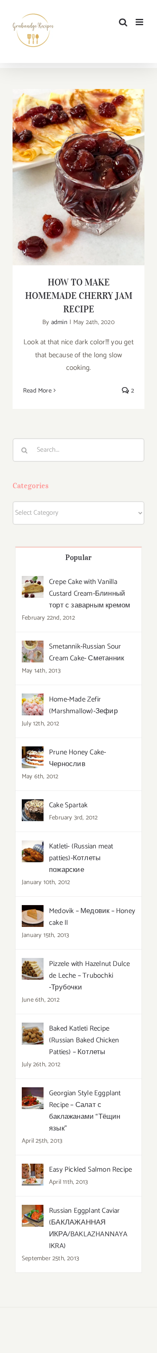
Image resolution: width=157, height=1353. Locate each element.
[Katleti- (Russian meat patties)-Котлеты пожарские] (33, 847)
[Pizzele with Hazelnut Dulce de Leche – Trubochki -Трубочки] (33, 964)
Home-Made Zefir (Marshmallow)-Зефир (83, 705)
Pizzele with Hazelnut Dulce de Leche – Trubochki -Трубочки (89, 975)
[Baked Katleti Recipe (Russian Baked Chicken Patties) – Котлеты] (33, 1029)
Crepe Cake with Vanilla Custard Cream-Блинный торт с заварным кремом (89, 593)
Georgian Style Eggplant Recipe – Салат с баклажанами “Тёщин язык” (85, 1110)
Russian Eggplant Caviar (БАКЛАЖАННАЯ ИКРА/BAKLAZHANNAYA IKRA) (88, 1228)
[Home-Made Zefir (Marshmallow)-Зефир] (33, 700)
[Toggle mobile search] (123, 22)
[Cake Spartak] (33, 805)
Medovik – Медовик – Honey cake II (92, 917)
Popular (78, 557)
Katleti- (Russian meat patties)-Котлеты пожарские (81, 858)
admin (59, 322)
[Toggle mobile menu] (140, 22)
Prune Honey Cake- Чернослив (77, 758)
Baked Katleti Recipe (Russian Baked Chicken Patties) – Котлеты (84, 1040)
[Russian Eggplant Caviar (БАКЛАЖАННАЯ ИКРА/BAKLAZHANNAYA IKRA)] (33, 1211)
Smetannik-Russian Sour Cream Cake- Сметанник (86, 652)
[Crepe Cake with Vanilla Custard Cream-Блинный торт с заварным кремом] (33, 582)
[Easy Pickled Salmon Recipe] (33, 1170)
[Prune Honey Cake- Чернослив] (33, 753)
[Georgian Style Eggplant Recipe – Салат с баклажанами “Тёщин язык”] (33, 1093)
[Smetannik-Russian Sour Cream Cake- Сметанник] (33, 647)
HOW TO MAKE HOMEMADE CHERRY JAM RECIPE (78, 164)
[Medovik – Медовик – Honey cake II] (33, 911)
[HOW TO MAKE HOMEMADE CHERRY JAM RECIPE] (78, 177)
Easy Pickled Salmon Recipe (90, 1169)
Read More (37, 390)
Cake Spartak (68, 805)
